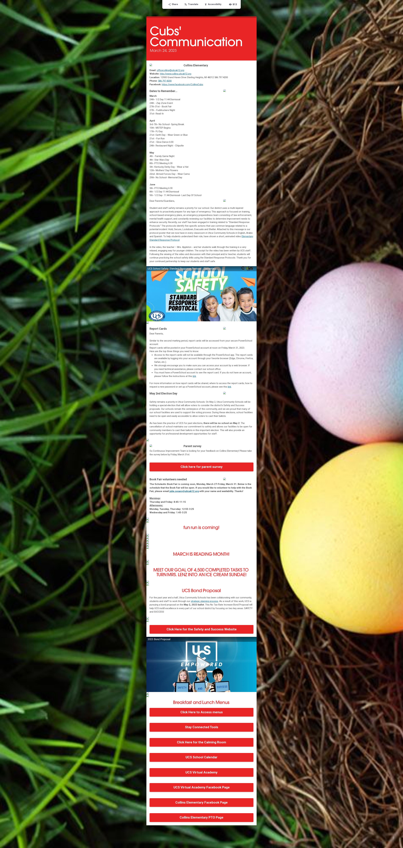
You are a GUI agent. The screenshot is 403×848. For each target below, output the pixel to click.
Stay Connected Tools (201, 727)
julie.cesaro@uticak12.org (184, 491)
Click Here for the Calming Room (201, 742)
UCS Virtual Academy (201, 772)
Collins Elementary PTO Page (201, 817)
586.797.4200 (165, 80)
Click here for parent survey (202, 467)
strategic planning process (204, 601)
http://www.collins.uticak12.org (175, 73)
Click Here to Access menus (201, 712)
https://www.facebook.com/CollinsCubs (182, 84)
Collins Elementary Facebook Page (201, 802)
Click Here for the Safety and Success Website (202, 629)
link (194, 376)
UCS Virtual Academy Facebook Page (201, 787)
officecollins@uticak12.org (170, 70)
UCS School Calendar (201, 757)
